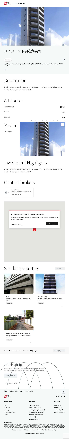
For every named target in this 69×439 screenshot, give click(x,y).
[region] (34, 219)
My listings (6, 410)
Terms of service (42, 430)
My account (7, 407)
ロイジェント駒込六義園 (26, 391)
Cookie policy (52, 430)
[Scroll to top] (63, 392)
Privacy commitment (30, 430)
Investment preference (10, 412)
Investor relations (58, 412)
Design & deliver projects (35, 412)
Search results (13, 391)
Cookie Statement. (18, 219)
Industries (31, 417)
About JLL (56, 405)
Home (5, 391)
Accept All (52, 224)
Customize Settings (16, 224)
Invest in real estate (34, 407)
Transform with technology (36, 414)
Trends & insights (33, 419)
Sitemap (6, 414)
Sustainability (57, 410)
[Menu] (62, 3)
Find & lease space (34, 405)
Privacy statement (17, 430)
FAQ (5, 405)
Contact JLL (57, 407)
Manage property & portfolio (36, 410)
